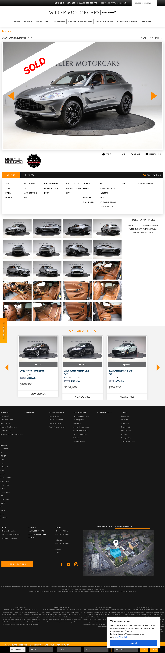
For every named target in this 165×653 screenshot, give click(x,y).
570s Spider (4, 467)
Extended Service (79, 441)
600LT (2, 474)
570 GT (3, 456)
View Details (38, 393)
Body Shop (77, 438)
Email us (31, 537)
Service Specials (78, 420)
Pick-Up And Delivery (80, 430)
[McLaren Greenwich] (74, 12)
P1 (1, 507)
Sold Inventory (5, 430)
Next (159, 367)
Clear (154, 649)
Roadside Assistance (80, 434)
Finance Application (56, 420)
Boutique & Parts (127, 21)
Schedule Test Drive (128, 441)
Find (143, 649)
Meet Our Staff (126, 430)
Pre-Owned (4, 416)
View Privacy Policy (121, 637)
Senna (2, 510)
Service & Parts (104, 21)
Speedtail (3, 517)
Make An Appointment (81, 416)
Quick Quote (5, 423)
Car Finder (58, 21)
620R (2, 470)
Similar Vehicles (17, 649)
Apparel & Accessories (81, 427)
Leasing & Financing (80, 21)
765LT (2, 503)
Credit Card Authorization (58, 427)
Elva (2, 514)
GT (1, 452)
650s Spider (4, 485)
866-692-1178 (39, 531)
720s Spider (4, 499)
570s (2, 463)
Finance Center (54, 416)
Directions (124, 420)
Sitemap (124, 434)
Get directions (17, 564)
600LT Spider (5, 478)
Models (28, 21)
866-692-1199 (41, 534)
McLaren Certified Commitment (11, 434)
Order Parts (77, 423)
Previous (6, 367)
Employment (125, 427)
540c (2, 459)
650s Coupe (4, 481)
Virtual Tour (125, 423)
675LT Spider (5, 492)
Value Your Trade (6, 420)
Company (146, 21)
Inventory (42, 21)
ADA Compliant (63, 645)
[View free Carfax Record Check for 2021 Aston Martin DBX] (14, 163)
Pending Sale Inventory (8, 427)
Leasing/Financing (56, 412)
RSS (31, 645)
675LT (2, 488)
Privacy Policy (126, 438)
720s (2, 496)
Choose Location (104, 526)
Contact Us (125, 416)
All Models (4, 449)
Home (17, 21)
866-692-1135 (147, 232)
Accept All (133, 643)
